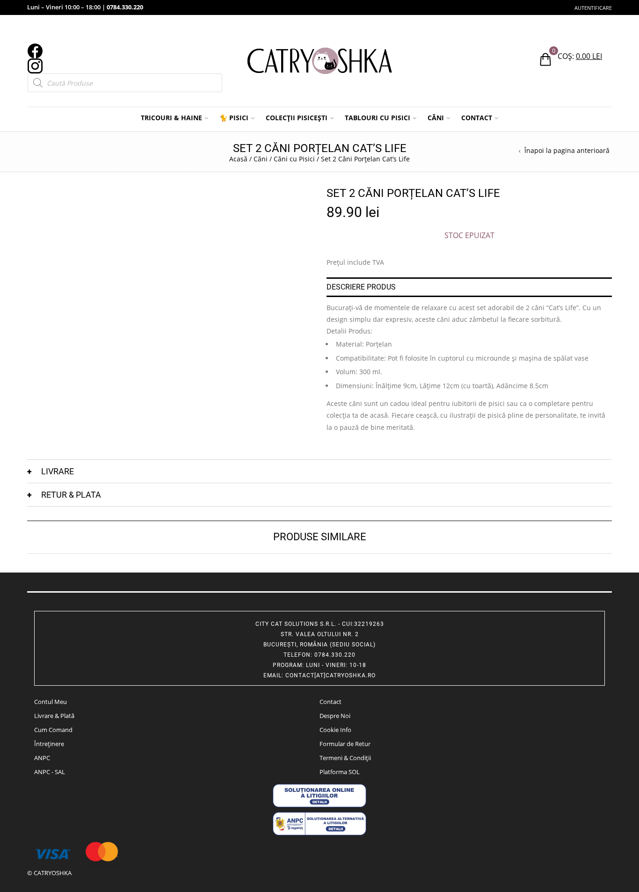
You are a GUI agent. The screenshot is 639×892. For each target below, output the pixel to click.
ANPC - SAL (49, 772)
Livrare (57, 471)
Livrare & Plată (54, 715)
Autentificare (593, 7)
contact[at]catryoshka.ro (330, 675)
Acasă (238, 158)
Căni (261, 158)
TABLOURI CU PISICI (377, 117)
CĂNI (436, 117)
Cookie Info (335, 729)
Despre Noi (335, 715)
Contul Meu (50, 701)
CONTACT (476, 117)
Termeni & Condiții (345, 758)
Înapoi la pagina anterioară (567, 150)
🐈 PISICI (233, 117)
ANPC (42, 758)
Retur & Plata (71, 495)
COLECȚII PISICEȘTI (296, 117)
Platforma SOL (340, 772)
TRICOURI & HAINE (171, 117)
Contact (330, 701)
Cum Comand (53, 729)
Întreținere (49, 744)
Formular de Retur (345, 744)
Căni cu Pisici (294, 158)
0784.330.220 (125, 7)
